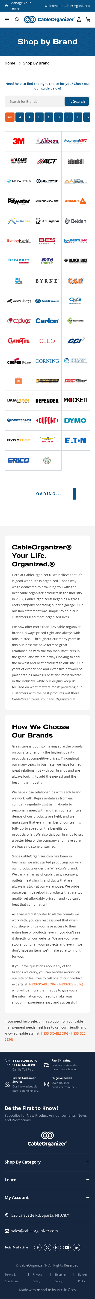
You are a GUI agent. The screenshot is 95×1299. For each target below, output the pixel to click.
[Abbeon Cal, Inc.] (47, 141)
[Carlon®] (47, 321)
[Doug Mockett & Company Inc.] (76, 401)
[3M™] (19, 141)
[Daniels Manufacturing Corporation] (76, 381)
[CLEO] (47, 341)
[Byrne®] (47, 281)
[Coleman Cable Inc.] (76, 341)
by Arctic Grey (64, 1290)
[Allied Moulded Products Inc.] (76, 181)
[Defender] (47, 401)
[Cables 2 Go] (76, 301)
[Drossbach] (19, 420)
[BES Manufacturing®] (47, 241)
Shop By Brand (36, 63)
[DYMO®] (76, 420)
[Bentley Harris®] (19, 241)
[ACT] (47, 161)
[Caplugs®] (19, 321)
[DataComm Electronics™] (19, 401)
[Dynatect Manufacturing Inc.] (19, 440)
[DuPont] (47, 420)
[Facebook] (38, 1247)
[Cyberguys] (47, 381)
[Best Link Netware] (76, 241)
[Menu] (7, 19)
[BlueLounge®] (19, 281)
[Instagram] (57, 1247)
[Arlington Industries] (47, 221)
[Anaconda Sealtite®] (47, 201)
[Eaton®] (76, 440)
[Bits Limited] (47, 261)
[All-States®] (47, 181)
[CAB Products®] (76, 281)
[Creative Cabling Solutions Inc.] (76, 361)
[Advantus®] (19, 181)
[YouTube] (67, 1247)
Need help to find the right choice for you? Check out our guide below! (48, 85)
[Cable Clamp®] (19, 301)
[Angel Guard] (19, 221)
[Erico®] (19, 460)
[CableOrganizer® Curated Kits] (19, 381)
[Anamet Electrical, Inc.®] (76, 201)
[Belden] (76, 221)
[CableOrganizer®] (47, 301)
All (10, 117)
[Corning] (47, 361)
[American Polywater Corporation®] (19, 201)
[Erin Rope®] (47, 460)
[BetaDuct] (19, 261)
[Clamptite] (19, 341)
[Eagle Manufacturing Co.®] (47, 440)
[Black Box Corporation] (76, 261)
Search (79, 101)
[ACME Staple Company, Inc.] (19, 161)
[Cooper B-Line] (19, 361)
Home (10, 63)
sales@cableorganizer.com (34, 1230)
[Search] (17, 19)
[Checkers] (76, 321)
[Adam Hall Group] (76, 161)
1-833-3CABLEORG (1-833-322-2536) (55, 984)
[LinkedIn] (76, 1247)
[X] (47, 1247)
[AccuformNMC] (76, 141)
